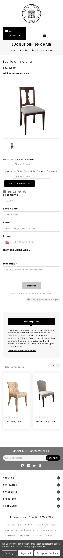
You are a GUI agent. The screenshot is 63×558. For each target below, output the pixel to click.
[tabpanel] (16, 401)
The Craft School (48, 530)
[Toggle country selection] (8, 242)
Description (31, 321)
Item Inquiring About (17, 249)
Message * (10, 263)
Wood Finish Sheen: (19, 159)
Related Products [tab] (14, 367)
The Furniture (11, 525)
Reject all (25, 553)
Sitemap (49, 535)
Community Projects (14, 530)
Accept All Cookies (47, 553)
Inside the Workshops (45, 525)
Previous (53, 365)
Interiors (11, 535)
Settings (9, 553)
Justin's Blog (24, 535)
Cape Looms (32, 530)
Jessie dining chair (46, 421)
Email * (8, 222)
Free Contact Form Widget (44, 300)
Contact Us (37, 535)
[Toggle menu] (45, 35)
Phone (7, 236)
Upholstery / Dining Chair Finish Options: (30, 171)
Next (58, 365)
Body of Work (26, 525)
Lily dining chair (14, 421)
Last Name (10, 208)
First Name (10, 194)
